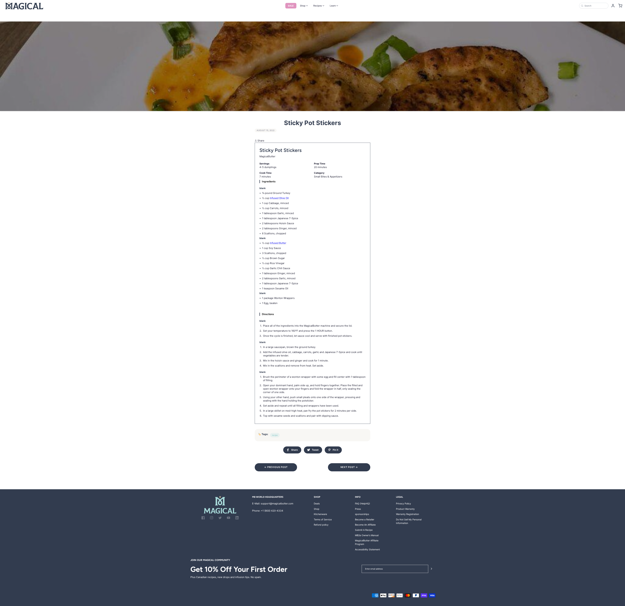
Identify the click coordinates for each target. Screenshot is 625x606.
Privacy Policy (403, 503)
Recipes (317, 5)
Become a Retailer (364, 519)
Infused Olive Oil (279, 198)
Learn (333, 5)
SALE (291, 5)
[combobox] (595, 5)
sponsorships (362, 514)
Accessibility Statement (367, 549)
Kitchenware (320, 514)
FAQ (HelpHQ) (362, 503)
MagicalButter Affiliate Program (366, 542)
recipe (275, 435)
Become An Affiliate (365, 524)
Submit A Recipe (364, 529)
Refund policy (321, 524)
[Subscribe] (431, 569)
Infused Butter (278, 243)
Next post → (349, 467)
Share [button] (260, 140)
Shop (303, 5)
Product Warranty (405, 508)
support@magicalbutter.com (277, 503)
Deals (317, 503)
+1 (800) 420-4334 (272, 510)
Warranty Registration (407, 514)
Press (358, 508)
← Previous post (276, 467)
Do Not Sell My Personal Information (409, 521)
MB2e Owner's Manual (367, 535)
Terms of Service (323, 519)
